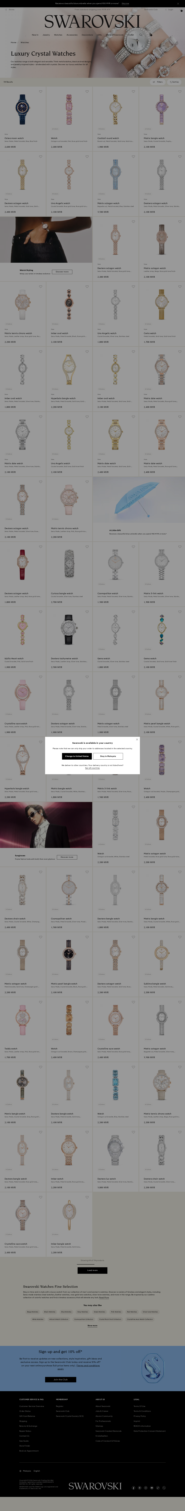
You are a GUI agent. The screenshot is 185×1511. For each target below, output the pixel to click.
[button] (137, 739)
